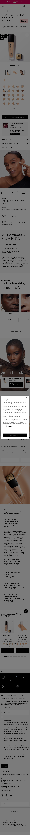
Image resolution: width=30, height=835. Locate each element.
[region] (15, 417)
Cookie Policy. (9, 426)
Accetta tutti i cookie (15, 435)
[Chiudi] (27, 398)
